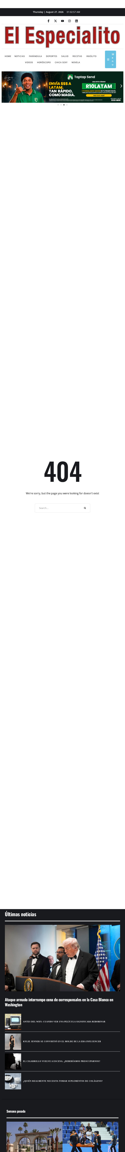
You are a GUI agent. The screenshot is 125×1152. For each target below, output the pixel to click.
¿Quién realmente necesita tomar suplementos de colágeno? (63, 1081)
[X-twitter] (55, 20)
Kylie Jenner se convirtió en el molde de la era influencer (62, 1041)
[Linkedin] (76, 20)
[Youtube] (62, 20)
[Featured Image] (62, 958)
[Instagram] (69, 20)
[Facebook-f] (48, 20)
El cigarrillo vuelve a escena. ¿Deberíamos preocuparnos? (61, 1061)
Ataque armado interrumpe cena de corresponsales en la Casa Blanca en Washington (59, 1002)
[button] (4, 86)
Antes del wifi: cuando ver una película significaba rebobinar (64, 1022)
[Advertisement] (62, 884)
